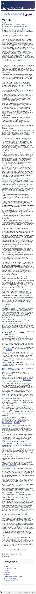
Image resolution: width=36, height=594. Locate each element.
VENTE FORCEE (28, 411)
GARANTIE (26, 295)
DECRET (9, 340)
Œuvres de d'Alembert (10, 578)
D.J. (30, 521)
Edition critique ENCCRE (11, 580)
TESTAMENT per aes (8, 398)
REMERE (17, 369)
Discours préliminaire (10, 568)
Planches (6, 570)
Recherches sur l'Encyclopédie (13, 576)
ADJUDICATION (27, 339)
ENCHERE (9, 350)
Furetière (6, 574)
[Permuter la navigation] (3, 3)
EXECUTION (27, 380)
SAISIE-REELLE (17, 340)
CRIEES (4, 340)
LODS (26, 514)
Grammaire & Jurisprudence (19, 26)
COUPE (8, 329)
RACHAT (10, 369)
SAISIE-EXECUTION (24, 445)
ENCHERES (17, 423)
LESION (24, 86)
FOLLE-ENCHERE (24, 373)
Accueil (6, 566)
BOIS (3, 329)
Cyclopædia (7, 572)
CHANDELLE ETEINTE (8, 360)
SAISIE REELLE (17, 381)
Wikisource (7, 582)
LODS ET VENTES (24, 481)
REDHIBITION (6, 304)
